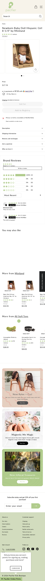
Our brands (5, 532)
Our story (4, 521)
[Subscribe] (35, 506)
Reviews (4, 534)
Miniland (4, 36)
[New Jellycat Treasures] (22, 462)
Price (4, 81)
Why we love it (7, 149)
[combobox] (22, 16)
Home (3, 23)
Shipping (4, 100)
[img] (13, 203)
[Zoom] (35, 69)
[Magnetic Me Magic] (22, 421)
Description (6, 128)
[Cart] (36, 7)
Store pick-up (26, 524)
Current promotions (7, 529)
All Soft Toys (21, 316)
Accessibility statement (28, 534)
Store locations (6, 524)
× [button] (29, 551)
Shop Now (22, 402)
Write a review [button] (22, 168)
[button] (6, 34)
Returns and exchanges (10, 138)
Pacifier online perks (28, 529)
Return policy (26, 526)
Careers (4, 526)
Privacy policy (26, 537)
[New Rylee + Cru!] (22, 381)
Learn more (16, 568)
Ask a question (7, 144)
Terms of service (26, 532)
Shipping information (9, 133)
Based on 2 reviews (9, 166)
